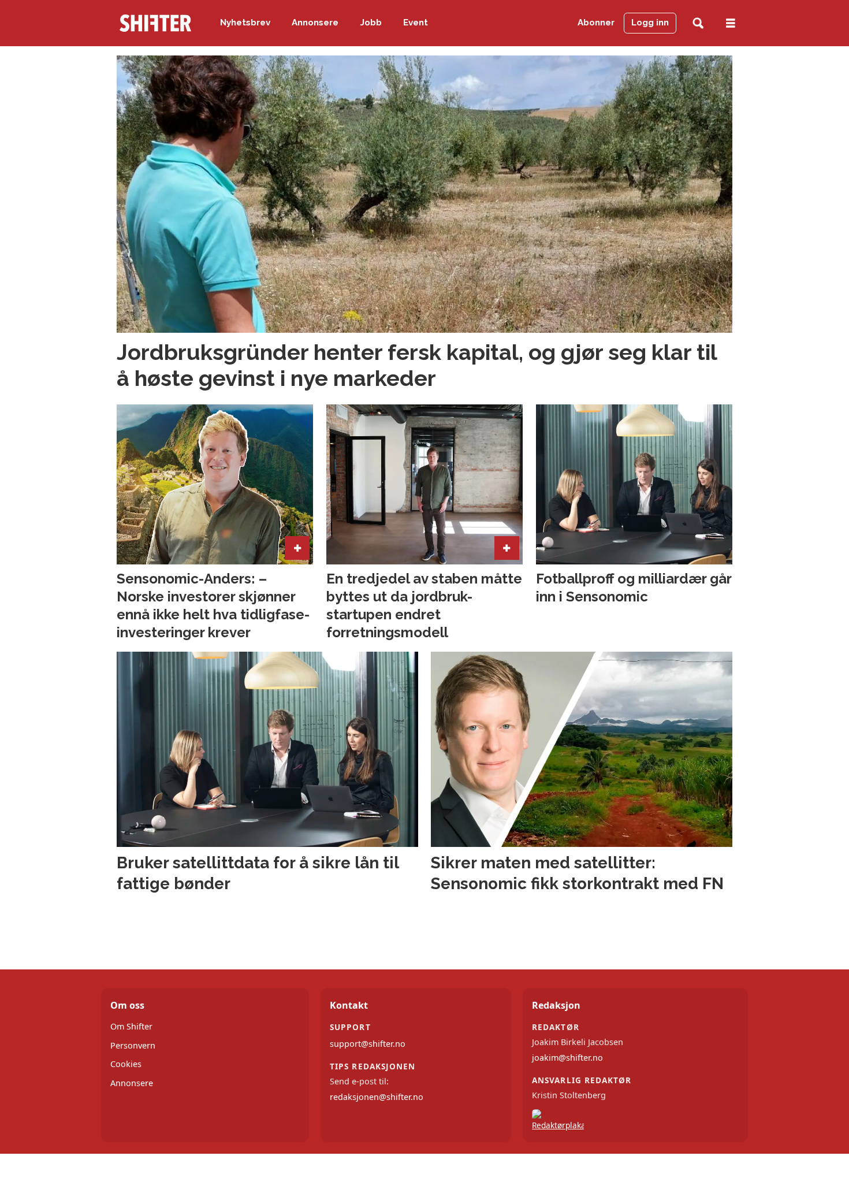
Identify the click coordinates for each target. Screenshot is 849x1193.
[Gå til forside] (155, 23)
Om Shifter (131, 1026)
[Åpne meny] (731, 23)
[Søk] (698, 23)
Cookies (126, 1063)
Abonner (596, 22)
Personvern (132, 1045)
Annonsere (315, 22)
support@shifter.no (367, 1043)
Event (415, 22)
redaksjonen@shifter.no (376, 1096)
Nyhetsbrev (245, 22)
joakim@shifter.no (567, 1057)
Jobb (371, 22)
